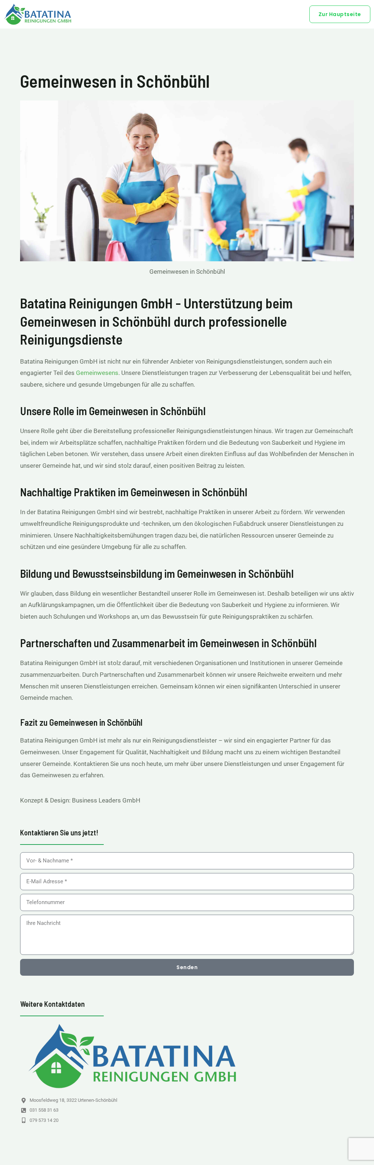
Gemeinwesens (97, 372)
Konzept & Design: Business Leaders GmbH (80, 800)
